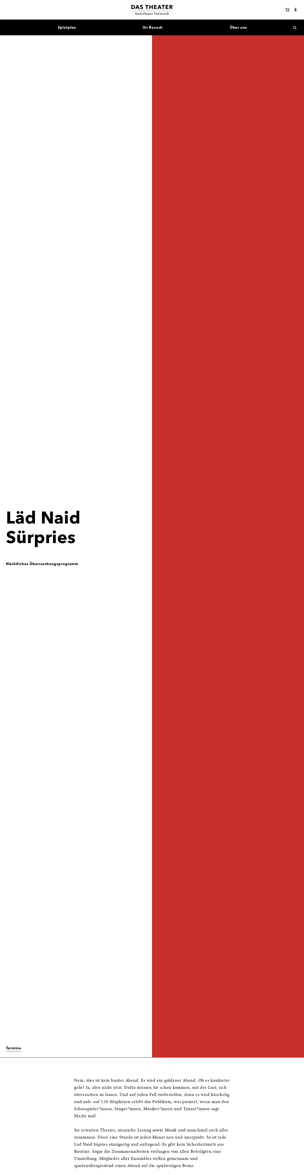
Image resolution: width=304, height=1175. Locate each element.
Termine (13, 1048)
